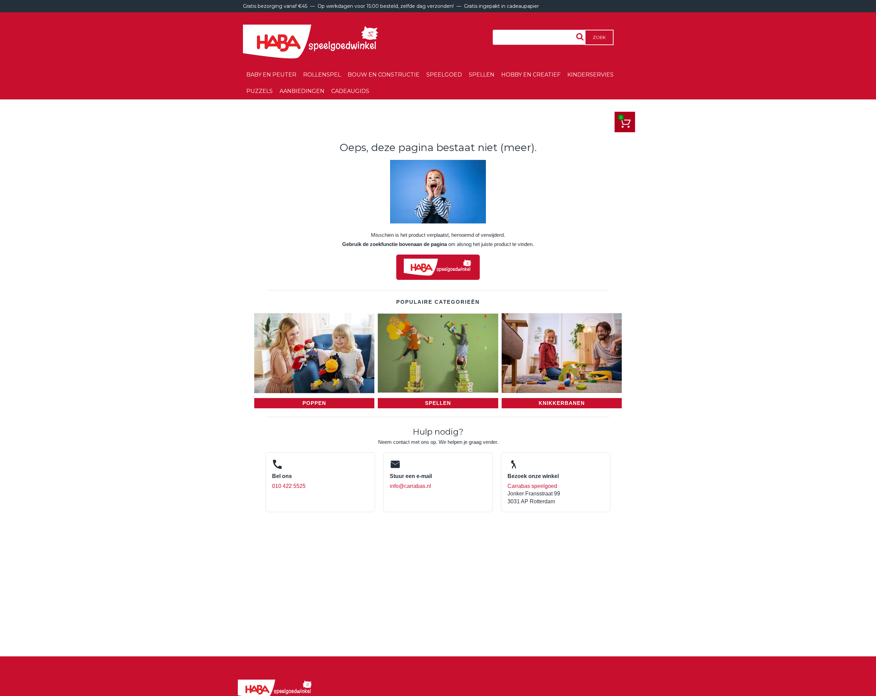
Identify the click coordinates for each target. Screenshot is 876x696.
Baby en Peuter (271, 74)
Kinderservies (590, 74)
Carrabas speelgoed (532, 486)
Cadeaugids (350, 91)
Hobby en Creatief (531, 74)
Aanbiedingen (302, 91)
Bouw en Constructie (384, 74)
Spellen (481, 74)
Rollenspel (322, 74)
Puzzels (259, 91)
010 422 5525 (289, 486)
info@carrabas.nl (410, 486)
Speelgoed (444, 74)
